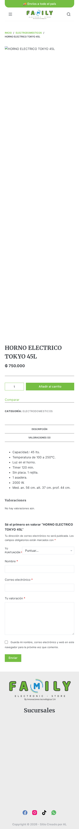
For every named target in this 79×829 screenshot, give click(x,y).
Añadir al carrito (50, 386)
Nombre (11, 561)
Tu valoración (15, 598)
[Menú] (10, 14)
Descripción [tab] (39, 429)
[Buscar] (68, 14)
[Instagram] (34, 812)
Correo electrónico (19, 579)
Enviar (13, 658)
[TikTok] (44, 812)
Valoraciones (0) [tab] (39, 437)
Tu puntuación (13, 550)
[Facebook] (25, 812)
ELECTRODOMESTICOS (38, 411)
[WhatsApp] (53, 812)
